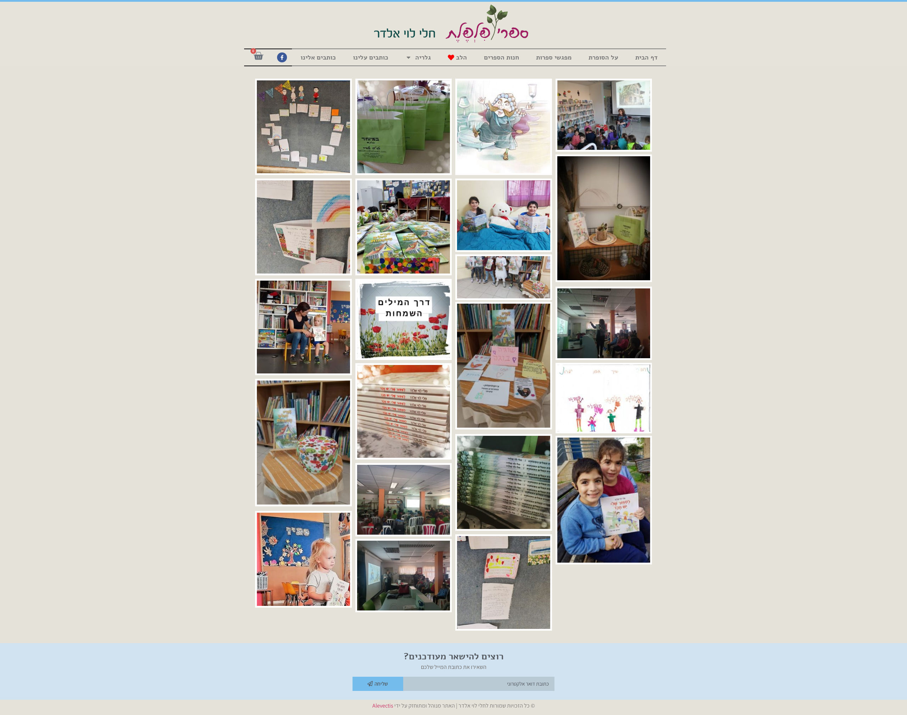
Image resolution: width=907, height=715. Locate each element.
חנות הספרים (501, 57)
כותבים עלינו (370, 57)
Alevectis (382, 705)
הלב (461, 57)
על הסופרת (603, 57)
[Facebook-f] (282, 57)
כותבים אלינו (318, 57)
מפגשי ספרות (553, 57)
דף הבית (646, 57)
